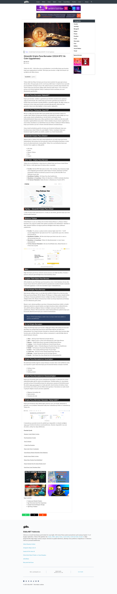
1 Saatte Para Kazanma (29, 445)
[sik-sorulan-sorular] (28, 581)
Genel (79, 1)
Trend (59, 1)
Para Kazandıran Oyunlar (30, 437)
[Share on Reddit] (43, 515)
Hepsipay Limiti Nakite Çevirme (31, 434)
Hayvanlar (76, 41)
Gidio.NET (27, 61)
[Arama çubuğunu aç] (91, 2)
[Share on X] (34, 515)
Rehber (43, 1)
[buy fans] (77, 73)
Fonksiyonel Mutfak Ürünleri (34, 501)
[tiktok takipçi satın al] (85, 65)
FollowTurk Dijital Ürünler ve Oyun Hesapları (34, 555)
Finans (49, 1)
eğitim (57, 536)
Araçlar (38, 1)
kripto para (26, 425)
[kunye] (26, 581)
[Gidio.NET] (26, 2)
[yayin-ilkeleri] (31, 581)
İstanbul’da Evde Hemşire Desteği (35, 504)
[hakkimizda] (23, 581)
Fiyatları (74, 1)
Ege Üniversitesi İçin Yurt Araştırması (36, 503)
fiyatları (81, 536)
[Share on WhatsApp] (26, 515)
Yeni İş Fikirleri (27, 441)
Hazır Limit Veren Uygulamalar (31, 449)
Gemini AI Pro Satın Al (29, 551)
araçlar (49, 536)
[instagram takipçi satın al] (77, 65)
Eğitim (54, 1)
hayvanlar (76, 536)
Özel (75, 43)
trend (71, 536)
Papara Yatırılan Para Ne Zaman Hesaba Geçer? (35, 463)
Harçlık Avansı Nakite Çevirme (31, 456)
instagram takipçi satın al (29, 547)
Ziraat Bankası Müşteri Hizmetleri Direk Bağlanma (36, 452)
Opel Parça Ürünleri (32, 506)
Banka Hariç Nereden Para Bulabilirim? (33, 460)
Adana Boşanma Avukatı (29, 544)
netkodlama (26, 558)
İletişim (86, 1)
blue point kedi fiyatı (28, 562)
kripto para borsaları (34, 385)
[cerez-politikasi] (36, 581)
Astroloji (76, 26)
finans (60, 536)
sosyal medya (66, 536)
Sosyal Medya (66, 1)
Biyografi (76, 29)
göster (33, 76)
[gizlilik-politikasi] (33, 581)
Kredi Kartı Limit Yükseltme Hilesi (32, 467)
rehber (53, 536)
